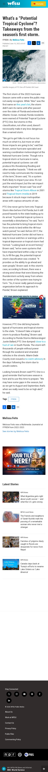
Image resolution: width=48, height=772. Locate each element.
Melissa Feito (18, 40)
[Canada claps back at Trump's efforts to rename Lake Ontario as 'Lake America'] (11, 564)
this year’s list (23, 104)
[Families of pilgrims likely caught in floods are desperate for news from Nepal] (11, 542)
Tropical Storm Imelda (18, 193)
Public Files (9, 734)
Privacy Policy (10, 728)
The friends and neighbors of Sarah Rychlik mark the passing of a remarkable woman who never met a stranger (32, 521)
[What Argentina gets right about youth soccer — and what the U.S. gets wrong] (11, 497)
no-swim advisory (34, 359)
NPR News (24, 492)
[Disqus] (24, 646)
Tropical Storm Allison (25, 190)
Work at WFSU (10, 717)
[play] (4, 769)
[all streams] (44, 769)
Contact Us (9, 723)
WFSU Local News (26, 512)
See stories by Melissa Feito (16, 431)
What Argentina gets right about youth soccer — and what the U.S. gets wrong (31, 499)
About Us (9, 712)
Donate (39, 4)
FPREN (13, 399)
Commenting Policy (13, 740)
